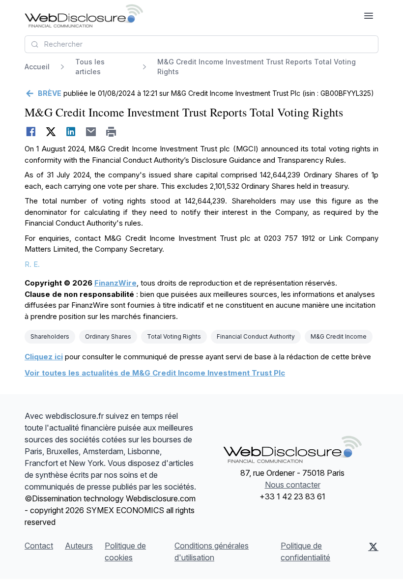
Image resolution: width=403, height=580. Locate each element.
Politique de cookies (125, 551)
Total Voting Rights (174, 336)
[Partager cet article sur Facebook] (31, 132)
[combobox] (201, 44)
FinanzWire (115, 283)
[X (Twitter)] (373, 551)
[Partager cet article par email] (91, 132)
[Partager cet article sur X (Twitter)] (51, 132)
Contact (39, 546)
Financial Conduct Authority (256, 336)
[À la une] (84, 16)
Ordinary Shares (108, 336)
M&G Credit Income (339, 336)
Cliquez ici (44, 356)
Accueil (37, 66)
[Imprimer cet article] (111, 132)
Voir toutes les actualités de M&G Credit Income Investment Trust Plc (155, 372)
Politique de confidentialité (305, 551)
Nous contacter (292, 485)
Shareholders (49, 336)
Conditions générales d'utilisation (211, 551)
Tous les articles (90, 67)
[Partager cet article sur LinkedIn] (71, 132)
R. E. (32, 264)
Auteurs (79, 546)
